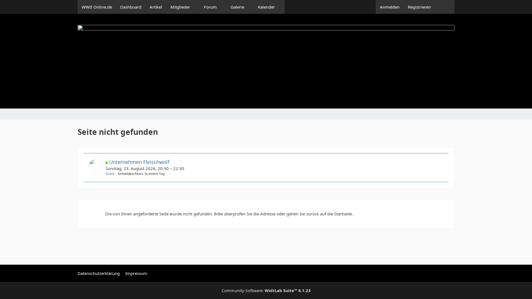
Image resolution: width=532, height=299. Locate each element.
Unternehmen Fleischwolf (139, 162)
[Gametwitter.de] (266, 61)
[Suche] (444, 7)
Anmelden (390, 7)
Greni (110, 173)
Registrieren (419, 7)
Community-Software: (266, 290)
